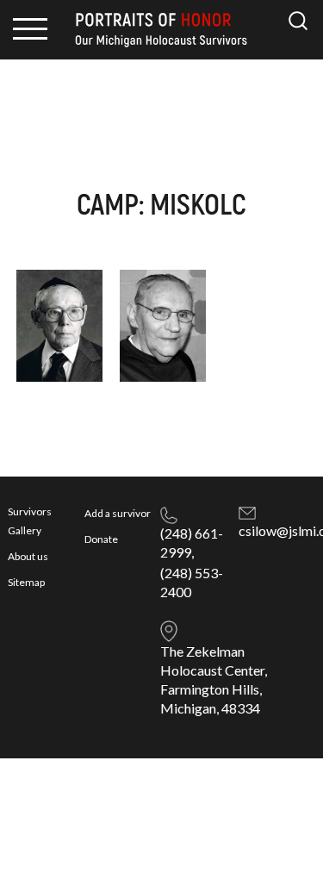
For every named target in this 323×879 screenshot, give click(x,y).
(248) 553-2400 (191, 582)
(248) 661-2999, (191, 542)
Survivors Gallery (30, 521)
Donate (101, 539)
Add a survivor (117, 513)
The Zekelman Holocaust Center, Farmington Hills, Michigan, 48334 (213, 679)
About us (28, 556)
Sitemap (26, 582)
